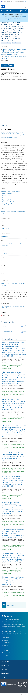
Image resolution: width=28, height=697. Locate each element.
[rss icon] (26, 686)
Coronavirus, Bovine (7, 194)
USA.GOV (9, 695)
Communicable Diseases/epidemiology (12, 191)
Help (3, 648)
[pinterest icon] (21, 686)
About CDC (4, 665)
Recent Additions (6, 643)
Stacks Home (5, 637)
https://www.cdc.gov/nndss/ (12, 20)
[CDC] (3, 6)
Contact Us (5, 655)
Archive (3, 677)
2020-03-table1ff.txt (6, 331)
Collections (5, 640)
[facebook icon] (19, 682)
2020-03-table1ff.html (7, 326)
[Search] (25, 6)
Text (2, 221)
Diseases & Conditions (7, 253)
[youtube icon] (19, 686)
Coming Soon (5, 645)
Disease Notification (7, 198)
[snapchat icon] (24, 686)
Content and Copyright (8, 650)
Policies (3, 669)
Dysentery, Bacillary (7, 200)
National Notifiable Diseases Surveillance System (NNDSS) (14, 284)
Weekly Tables (5, 228)
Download (4, 65)
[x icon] (21, 682)
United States (4, 236)
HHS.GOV (3, 695)
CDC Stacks (7, 616)
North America (5, 261)
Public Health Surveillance (9, 202)
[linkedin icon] (26, 682)
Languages (4, 673)
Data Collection (6, 196)
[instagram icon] (24, 682)
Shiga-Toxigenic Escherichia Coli (11, 204)
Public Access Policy (7, 653)
